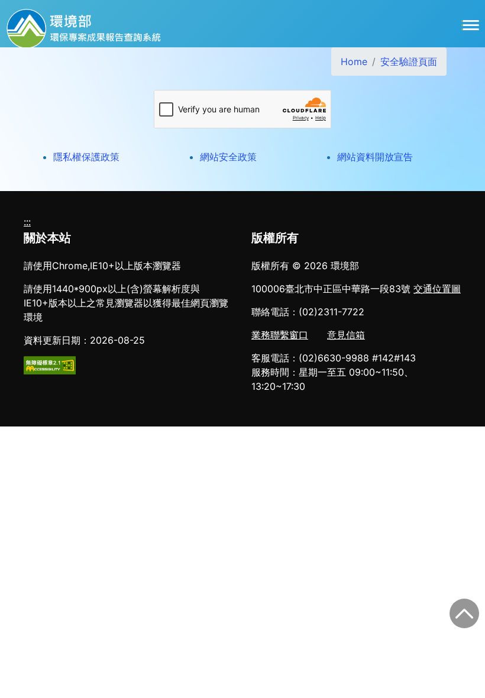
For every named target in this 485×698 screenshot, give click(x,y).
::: (27, 222)
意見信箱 (346, 335)
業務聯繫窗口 (279, 335)
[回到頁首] (464, 613)
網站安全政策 (228, 157)
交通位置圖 (437, 289)
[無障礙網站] (50, 364)
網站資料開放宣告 (375, 157)
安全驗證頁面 (408, 61)
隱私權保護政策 (86, 157)
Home (354, 61)
